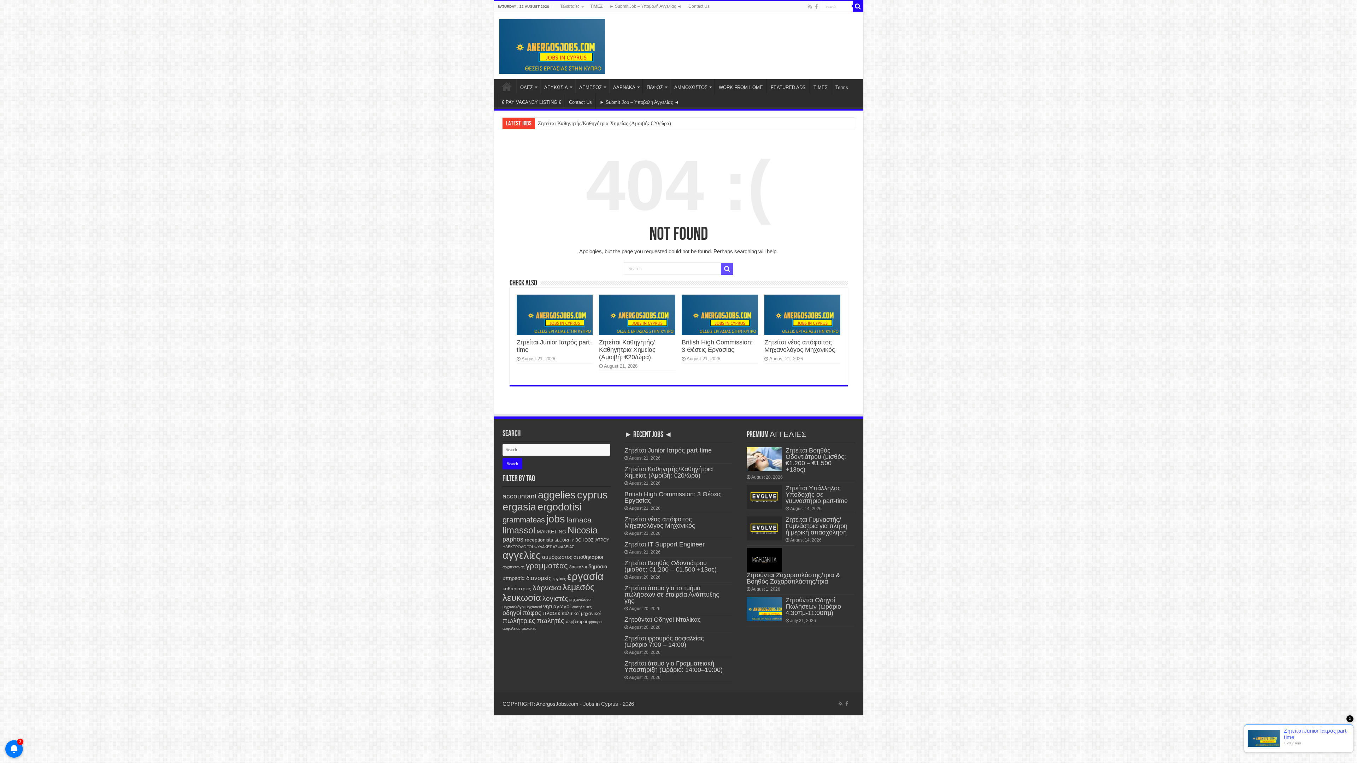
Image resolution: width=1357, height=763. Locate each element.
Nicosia (583, 530)
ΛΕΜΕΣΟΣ (590, 87)
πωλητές (550, 621)
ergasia (519, 507)
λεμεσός (578, 587)
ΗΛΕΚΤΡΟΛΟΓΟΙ (518, 547)
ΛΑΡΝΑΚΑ (624, 87)
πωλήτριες (519, 621)
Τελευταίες (570, 6)
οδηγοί (512, 612)
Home (507, 86)
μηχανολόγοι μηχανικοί (522, 607)
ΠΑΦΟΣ (655, 87)
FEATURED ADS (788, 87)
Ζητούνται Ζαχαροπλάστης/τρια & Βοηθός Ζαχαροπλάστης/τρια (793, 578)
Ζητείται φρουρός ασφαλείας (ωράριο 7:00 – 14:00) (664, 641)
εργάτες (559, 578)
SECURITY (564, 540)
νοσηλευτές (582, 607)
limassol (519, 530)
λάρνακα (547, 588)
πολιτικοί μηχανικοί (581, 613)
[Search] (858, 6)
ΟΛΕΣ (526, 87)
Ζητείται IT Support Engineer (664, 544)
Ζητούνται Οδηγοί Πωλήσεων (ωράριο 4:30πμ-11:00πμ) (813, 606)
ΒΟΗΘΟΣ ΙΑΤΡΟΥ (592, 540)
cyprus (592, 495)
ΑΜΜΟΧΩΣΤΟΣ (690, 87)
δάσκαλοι (578, 566)
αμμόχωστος (557, 557)
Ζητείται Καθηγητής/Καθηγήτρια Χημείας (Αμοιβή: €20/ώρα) (604, 123)
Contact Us (699, 6)
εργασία (585, 576)
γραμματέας (547, 565)
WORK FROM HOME (741, 87)
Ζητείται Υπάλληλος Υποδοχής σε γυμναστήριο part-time (817, 494)
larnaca (579, 520)
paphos (513, 539)
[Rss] (810, 6)
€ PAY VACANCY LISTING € (531, 102)
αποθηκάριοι (588, 557)
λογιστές (555, 598)
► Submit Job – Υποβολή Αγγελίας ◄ (645, 6)
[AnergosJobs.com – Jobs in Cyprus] (552, 45)
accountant (519, 496)
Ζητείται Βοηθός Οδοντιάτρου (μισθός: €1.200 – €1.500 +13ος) (670, 566)
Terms (841, 87)
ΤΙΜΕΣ (596, 6)
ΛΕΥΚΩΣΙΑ (556, 87)
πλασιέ (551, 613)
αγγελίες (522, 555)
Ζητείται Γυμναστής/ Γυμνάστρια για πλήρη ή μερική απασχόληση (816, 526)
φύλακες (529, 628)
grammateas (524, 519)
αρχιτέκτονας (513, 567)
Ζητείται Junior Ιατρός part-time (668, 450)
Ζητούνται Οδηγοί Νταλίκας (662, 619)
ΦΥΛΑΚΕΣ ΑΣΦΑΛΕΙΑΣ (554, 547)
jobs (555, 519)
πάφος (532, 612)
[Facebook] (816, 6)
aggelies (557, 495)
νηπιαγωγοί (556, 606)
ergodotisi (559, 507)
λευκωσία (522, 597)
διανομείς (538, 578)
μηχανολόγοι (580, 599)
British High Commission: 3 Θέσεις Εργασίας (717, 346)
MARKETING (551, 531)
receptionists (539, 540)
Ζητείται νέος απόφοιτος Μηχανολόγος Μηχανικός (799, 346)
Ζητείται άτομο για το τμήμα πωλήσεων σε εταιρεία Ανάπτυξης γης (671, 594)
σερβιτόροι (576, 621)
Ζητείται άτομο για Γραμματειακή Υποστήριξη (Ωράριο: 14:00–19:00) (673, 666)
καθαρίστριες (517, 588)
